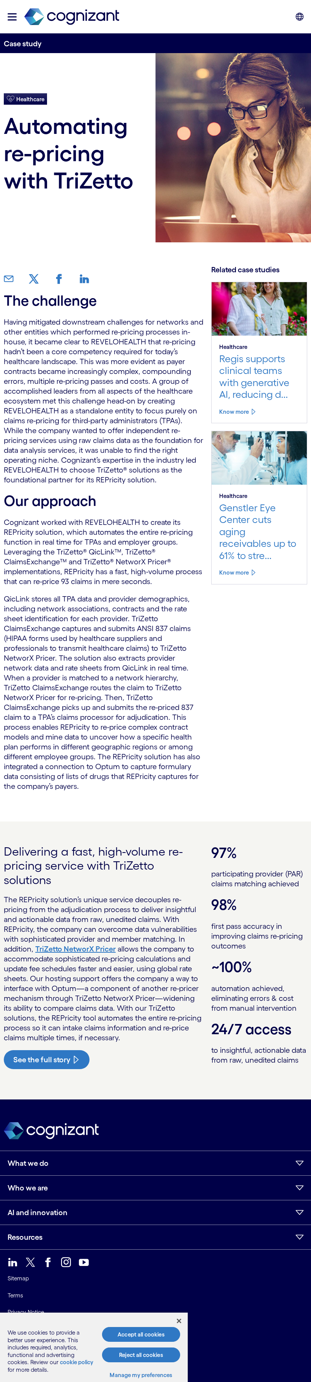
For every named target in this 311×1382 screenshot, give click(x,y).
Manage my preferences (141, 1375)
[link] (71, 16)
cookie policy (76, 1362)
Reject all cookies (141, 1355)
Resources (25, 1237)
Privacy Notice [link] (26, 1312)
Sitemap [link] (18, 1278)
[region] (94, 1347)
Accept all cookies (141, 1334)
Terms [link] (15, 1295)
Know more (234, 411)
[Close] (179, 1321)
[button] (12, 16)
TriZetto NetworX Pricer (75, 949)
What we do (28, 1163)
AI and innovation (38, 1212)
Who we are (28, 1188)
